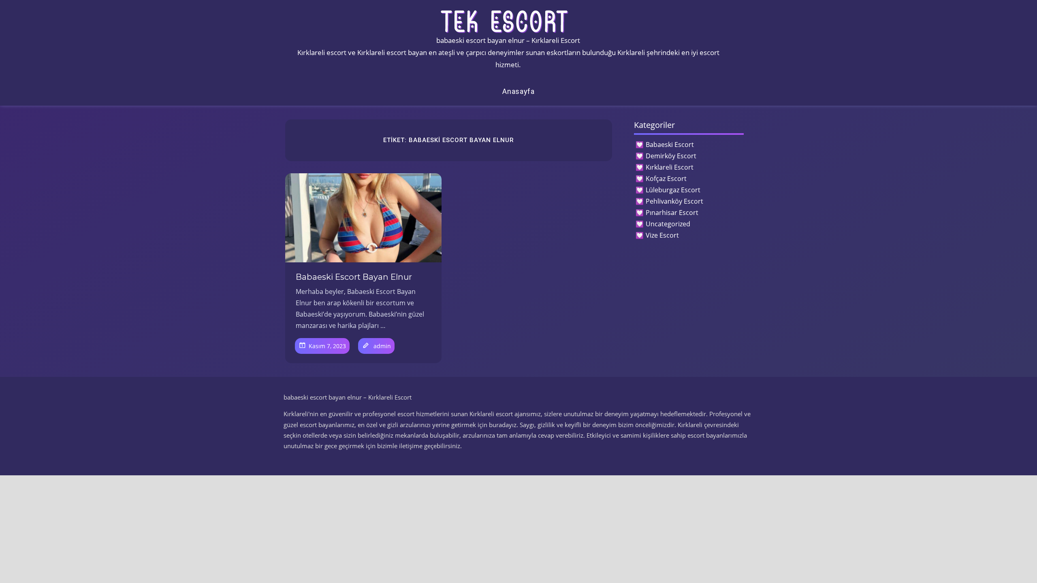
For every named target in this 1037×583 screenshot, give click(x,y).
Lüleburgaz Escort (673, 189)
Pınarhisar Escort (672, 212)
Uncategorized (668, 223)
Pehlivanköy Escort (674, 201)
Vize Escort (662, 235)
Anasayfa (518, 91)
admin (382, 346)
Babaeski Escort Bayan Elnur (354, 277)
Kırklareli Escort (669, 167)
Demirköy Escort (671, 155)
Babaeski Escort (670, 144)
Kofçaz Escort (666, 178)
